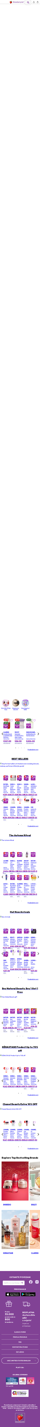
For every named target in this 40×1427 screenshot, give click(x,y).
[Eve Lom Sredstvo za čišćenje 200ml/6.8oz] (27, 882)
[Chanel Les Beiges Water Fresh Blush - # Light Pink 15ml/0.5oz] (27, 1128)
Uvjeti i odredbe (28, 1405)
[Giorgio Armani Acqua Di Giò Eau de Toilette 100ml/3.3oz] (6, 935)
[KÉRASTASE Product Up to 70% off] (20, 1059)
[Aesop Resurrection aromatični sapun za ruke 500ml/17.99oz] (27, 859)
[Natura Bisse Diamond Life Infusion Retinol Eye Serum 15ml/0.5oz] (34, 859)
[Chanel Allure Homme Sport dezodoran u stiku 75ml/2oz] (13, 1128)
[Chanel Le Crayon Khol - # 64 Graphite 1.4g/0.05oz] (34, 1128)
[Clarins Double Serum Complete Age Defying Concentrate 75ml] (8, 730)
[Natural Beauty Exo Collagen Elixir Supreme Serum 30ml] (13, 1015)
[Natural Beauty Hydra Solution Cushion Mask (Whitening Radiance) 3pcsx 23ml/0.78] (20, 1015)
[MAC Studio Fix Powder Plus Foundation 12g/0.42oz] (6, 958)
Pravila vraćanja (20, 1337)
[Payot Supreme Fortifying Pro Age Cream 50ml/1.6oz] (20, 730)
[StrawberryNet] (16, 2)
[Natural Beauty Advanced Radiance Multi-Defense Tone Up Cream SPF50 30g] (34, 1015)
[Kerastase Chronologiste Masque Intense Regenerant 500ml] (34, 935)
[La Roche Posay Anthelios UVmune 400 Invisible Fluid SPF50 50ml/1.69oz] (34, 782)
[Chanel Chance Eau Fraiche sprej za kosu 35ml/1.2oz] (20, 1128)
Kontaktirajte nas (20, 1347)
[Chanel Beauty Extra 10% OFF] (20, 1113)
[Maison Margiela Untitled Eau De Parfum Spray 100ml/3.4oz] (31, 730)
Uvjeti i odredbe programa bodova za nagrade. (19, 1406)
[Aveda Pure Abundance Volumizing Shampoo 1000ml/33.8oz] (20, 957)
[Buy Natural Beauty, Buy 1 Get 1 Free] (20, 1001)
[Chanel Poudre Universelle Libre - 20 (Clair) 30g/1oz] (27, 805)
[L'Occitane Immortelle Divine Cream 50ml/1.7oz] (34, 882)
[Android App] (28, 1296)
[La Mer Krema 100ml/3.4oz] (6, 859)
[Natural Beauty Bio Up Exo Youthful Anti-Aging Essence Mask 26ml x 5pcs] (27, 1015)
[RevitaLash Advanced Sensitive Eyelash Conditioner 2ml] (13, 935)
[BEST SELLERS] (20, 768)
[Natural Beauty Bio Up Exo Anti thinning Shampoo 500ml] (6, 1015)
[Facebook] (34, 1407)
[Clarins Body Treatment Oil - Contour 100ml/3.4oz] (20, 882)
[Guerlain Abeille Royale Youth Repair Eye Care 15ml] (27, 958)
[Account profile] (34, 2)
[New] (4, 930)
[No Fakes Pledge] (30, 1383)
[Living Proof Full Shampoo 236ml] (34, 958)
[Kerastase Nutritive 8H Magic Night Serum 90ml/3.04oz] (20, 1074)
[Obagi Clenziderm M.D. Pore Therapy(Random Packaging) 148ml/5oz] (6, 805)
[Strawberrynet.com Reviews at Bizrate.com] (12, 1384)
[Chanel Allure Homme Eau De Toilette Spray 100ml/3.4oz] (13, 805)
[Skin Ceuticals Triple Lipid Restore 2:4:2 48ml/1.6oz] (13, 782)
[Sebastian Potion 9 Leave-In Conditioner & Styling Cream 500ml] (13, 957)
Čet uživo (20, 1352)
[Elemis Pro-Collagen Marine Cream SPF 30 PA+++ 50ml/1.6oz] (20, 859)
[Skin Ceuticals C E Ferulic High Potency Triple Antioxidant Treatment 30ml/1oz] (20, 782)
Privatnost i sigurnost (12, 1405)
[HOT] (4, 776)
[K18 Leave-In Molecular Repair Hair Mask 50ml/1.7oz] (34, 805)
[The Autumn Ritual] (20, 844)
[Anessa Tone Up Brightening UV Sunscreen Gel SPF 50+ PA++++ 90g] (20, 935)
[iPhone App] (12, 1296)
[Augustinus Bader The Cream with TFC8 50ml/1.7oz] (6, 882)
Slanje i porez (20, 1332)
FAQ (20, 1342)
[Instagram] (34, 1415)
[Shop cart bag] (38, 2)
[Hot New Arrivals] (20, 921)
